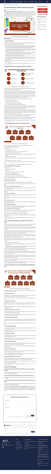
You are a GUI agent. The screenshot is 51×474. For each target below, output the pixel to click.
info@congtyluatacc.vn (19, 447)
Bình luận (33, 431)
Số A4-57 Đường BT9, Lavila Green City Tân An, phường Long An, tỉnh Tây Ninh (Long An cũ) (43, 454)
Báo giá (41, 14)
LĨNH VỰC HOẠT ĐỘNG (19, 1)
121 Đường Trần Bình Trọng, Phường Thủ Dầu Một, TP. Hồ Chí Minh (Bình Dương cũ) (43, 445)
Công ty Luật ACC (17, 387)
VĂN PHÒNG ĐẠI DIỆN (40, 443)
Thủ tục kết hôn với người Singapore (42, 29)
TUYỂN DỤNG (31, 1)
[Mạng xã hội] (2, 447)
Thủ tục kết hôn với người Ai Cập (41, 24)
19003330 (42, 9)
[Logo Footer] (6, 441)
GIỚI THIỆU (12, 1)
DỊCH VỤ (26, 1)
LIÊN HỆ (40, 1)
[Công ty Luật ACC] (4, 1)
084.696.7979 (42, 11)
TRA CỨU (36, 1)
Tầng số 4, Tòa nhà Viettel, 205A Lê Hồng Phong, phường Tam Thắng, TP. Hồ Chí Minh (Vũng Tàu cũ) (43, 457)
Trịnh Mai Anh (8, 9)
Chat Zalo (46, 14)
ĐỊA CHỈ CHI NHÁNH (40, 461)
